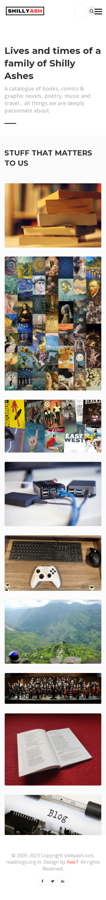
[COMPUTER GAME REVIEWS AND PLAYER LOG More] (53, 563)
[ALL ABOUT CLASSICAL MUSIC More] (53, 688)
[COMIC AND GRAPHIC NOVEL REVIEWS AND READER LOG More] (53, 426)
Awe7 (72, 862)
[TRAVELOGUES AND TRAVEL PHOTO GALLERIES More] (53, 632)
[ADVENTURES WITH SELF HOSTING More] (53, 494)
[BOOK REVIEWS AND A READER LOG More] (53, 215)
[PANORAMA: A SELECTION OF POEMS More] (53, 749)
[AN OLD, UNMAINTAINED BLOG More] (53, 815)
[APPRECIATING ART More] (53, 323)
